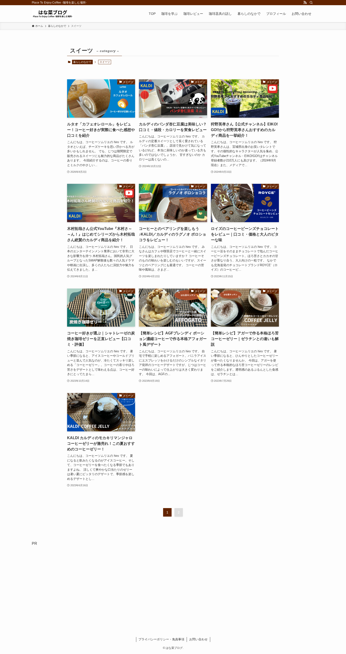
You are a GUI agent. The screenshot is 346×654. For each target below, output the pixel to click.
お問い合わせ (198, 639)
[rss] (305, 2)
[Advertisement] (173, 587)
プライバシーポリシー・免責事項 (161, 639)
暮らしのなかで (82, 61)
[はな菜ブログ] (53, 13)
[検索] (311, 2)
